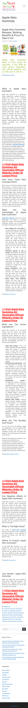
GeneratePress (14, 706)
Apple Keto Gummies (19, 144)
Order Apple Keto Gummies (15, 621)
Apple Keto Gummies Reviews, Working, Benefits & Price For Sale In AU (13, 33)
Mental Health (6, 686)
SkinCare (4, 691)
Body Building (6, 670)
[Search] (24, 629)
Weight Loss (7, 606)
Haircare (4, 681)
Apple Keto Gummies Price (9, 617)
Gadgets (4, 675)
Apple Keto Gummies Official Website (12, 615)
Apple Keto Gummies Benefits (16, 612)
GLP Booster (5, 679)
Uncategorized (6, 693)
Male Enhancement (7, 684)
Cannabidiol (5, 672)
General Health (6, 677)
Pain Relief (5, 688)
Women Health (6, 698)
